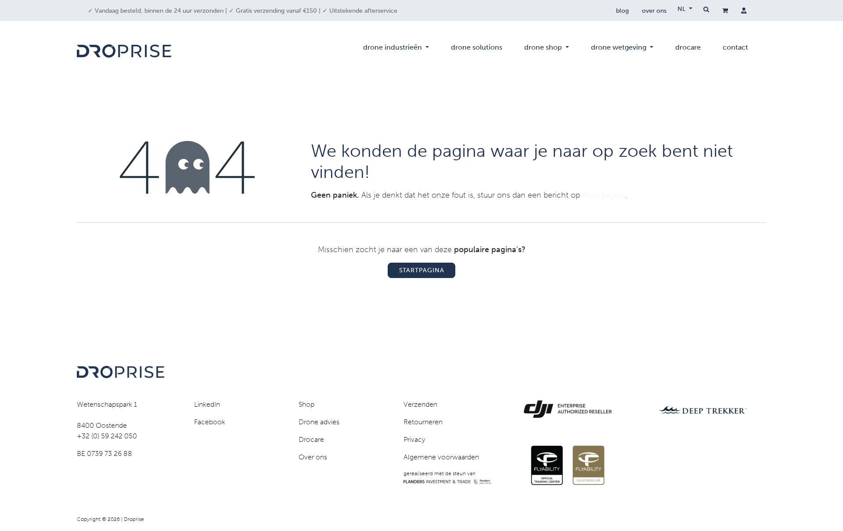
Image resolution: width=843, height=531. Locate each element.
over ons (654, 10)
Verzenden (420, 404)
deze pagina (603, 195)
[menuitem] (396, 51)
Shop (306, 404)
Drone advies (319, 422)
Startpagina (421, 270)
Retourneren (423, 422)
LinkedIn (207, 404)
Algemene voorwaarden (441, 457)
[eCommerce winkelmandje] (725, 10)
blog (622, 10)
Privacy (414, 439)
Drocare (311, 439)
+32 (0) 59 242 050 (107, 436)
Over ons (313, 457)
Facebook (209, 422)
